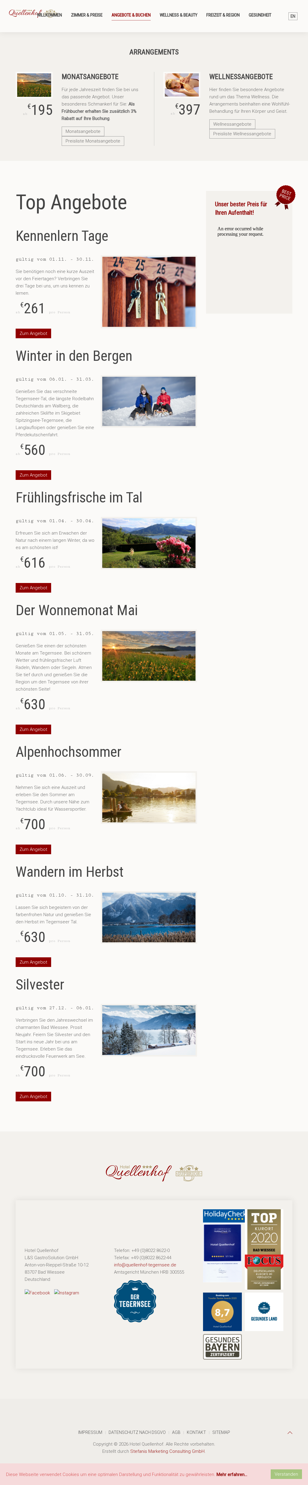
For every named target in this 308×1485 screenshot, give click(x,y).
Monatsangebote (83, 131)
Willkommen (49, 15)
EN (293, 16)
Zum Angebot (33, 333)
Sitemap (221, 1432)
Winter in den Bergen (74, 355)
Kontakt (196, 1432)
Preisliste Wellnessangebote (242, 134)
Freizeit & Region (223, 15)
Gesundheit (260, 15)
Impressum (90, 1432)
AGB (176, 1432)
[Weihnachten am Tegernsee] (149, 1030)
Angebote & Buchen (131, 15)
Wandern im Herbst (70, 871)
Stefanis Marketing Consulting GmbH (167, 1451)
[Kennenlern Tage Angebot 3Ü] (149, 291)
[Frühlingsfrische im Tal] (149, 543)
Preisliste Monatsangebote (93, 141)
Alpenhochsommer (69, 751)
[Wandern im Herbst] (149, 917)
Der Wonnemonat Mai (77, 610)
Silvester (40, 984)
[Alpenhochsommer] (149, 797)
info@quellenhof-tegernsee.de (145, 1265)
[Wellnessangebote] (181, 85)
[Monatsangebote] (34, 85)
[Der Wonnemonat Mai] (149, 656)
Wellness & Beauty (178, 15)
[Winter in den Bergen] (149, 401)
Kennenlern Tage (62, 235)
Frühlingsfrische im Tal (79, 497)
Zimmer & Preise (87, 15)
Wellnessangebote (232, 124)
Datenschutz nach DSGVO (137, 1432)
